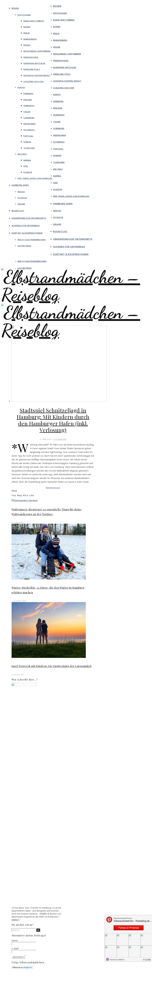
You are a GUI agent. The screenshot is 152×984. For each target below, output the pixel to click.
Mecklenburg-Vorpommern (36, 51)
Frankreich (28, 105)
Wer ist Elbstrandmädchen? (32, 239)
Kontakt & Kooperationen (27, 233)
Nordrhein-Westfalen (34, 63)
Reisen (15, 8)
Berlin (26, 33)
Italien (26, 112)
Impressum (91, 978)
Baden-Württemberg (33, 21)
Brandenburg (30, 39)
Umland (21, 204)
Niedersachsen (30, 57)
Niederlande (29, 124)
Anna (14, 490)
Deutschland (24, 15)
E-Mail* (15, 948)
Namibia (27, 160)
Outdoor (22, 198)
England (27, 99)
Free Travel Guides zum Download (35, 178)
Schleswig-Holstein (33, 81)
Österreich (29, 130)
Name (15, 940)
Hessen (26, 45)
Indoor (21, 192)
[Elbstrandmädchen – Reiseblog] (76, 339)
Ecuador (27, 172)
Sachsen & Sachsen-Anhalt (36, 75)
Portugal (28, 136)
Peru (25, 166)
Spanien (27, 142)
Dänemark (28, 93)
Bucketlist (18, 210)
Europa (21, 87)
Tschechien (29, 148)
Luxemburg (28, 118)
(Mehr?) (15, 919)
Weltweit (22, 154)
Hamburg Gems (20, 185)
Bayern (26, 27)
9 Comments (59, 439)
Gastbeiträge (24, 246)
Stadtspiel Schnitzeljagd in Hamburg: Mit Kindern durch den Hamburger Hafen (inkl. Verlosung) (53, 420)
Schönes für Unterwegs (26, 225)
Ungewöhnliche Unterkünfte (29, 218)
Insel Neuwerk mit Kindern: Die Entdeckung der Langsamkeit (52, 666)
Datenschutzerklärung (96, 980)
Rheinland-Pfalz (31, 69)
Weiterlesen (53, 487)
